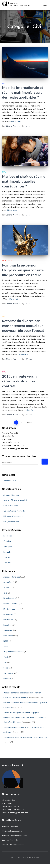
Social (5, 668)
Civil (4, 83)
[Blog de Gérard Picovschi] (17, 3)
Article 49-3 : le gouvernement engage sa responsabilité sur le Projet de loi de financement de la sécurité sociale (24, 717)
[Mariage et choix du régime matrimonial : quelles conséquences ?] (25, 151)
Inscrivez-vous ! (10, 480)
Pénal (5, 646)
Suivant (30, 422)
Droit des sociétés (11, 609)
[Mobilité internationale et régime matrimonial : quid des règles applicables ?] (25, 62)
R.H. (5, 662)
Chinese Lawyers (10, 505)
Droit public (8, 614)
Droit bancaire (9, 598)
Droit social (8, 619)
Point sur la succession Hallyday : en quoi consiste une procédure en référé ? (23, 270)
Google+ (7, 541)
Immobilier (7, 630)
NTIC (5, 641)
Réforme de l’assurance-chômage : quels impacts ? (25, 737)
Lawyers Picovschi (11, 521)
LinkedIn (7, 552)
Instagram (7, 546)
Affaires (6, 587)
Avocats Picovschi (11, 495)
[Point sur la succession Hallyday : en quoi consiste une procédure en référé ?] (25, 240)
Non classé (8, 635)
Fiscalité (7, 625)
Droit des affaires (10, 603)
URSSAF (7, 678)
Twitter (6, 557)
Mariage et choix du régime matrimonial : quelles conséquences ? (23, 181)
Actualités (7, 261)
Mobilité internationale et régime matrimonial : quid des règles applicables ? (22, 92)
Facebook (7, 536)
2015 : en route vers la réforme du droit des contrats (19, 381)
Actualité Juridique (11, 577)
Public (6, 657)
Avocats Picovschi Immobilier (16, 500)
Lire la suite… (16, 121)
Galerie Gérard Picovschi (14, 511)
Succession (8, 673)
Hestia (14, 857)
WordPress (34, 857)
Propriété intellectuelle (13, 651)
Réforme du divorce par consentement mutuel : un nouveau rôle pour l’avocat (23, 326)
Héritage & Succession (13, 516)
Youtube (7, 562)
